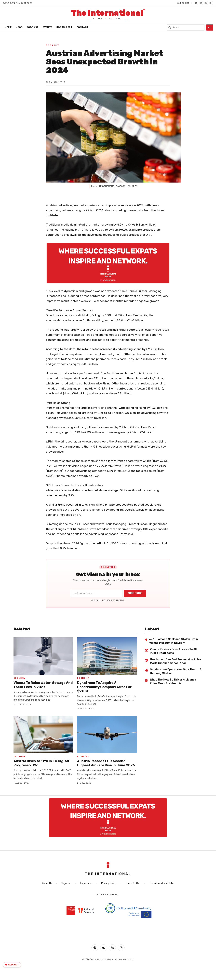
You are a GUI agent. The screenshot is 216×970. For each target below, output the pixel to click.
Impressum (86, 883)
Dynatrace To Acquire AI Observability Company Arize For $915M (104, 687)
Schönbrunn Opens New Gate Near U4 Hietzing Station (175, 671)
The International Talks (161, 883)
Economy (52, 45)
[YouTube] (201, 3)
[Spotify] (196, 3)
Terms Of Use (133, 883)
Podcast (32, 27)
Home (8, 27)
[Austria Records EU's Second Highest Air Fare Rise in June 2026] (107, 734)
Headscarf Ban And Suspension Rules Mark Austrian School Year (175, 661)
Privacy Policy (109, 883)
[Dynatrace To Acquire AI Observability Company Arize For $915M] (107, 656)
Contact (82, 27)
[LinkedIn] (206, 3)
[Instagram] (211, 3)
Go (209, 27)
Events (47, 27)
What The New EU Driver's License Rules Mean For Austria (173, 681)
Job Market (64, 27)
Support (13, 965)
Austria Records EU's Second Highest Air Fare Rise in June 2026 (106, 763)
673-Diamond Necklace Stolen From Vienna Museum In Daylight (173, 641)
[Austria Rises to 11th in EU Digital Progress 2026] (43, 734)
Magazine (66, 883)
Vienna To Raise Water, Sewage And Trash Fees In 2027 (43, 685)
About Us (47, 883)
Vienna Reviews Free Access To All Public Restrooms (173, 651)
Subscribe (183, 3)
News (19, 27)
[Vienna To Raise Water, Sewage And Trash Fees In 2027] (43, 656)
